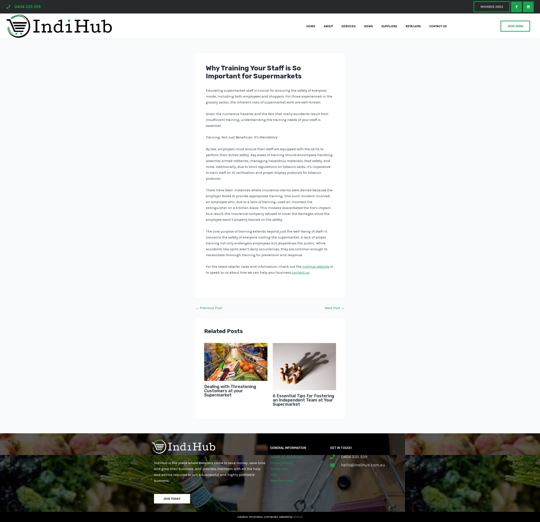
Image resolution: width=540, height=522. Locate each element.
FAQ (274, 474)
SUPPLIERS (389, 26)
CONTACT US (438, 26)
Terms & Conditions (287, 457)
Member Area (282, 480)
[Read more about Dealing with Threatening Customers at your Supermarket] (235, 361)
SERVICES (349, 26)
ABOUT (328, 26)
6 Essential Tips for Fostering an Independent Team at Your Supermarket (303, 400)
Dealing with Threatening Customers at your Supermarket (230, 391)
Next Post (334, 308)
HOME (310, 26)
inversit (297, 517)
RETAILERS (413, 26)
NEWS (368, 26)
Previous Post (209, 308)
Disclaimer (279, 469)
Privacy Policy (282, 463)
